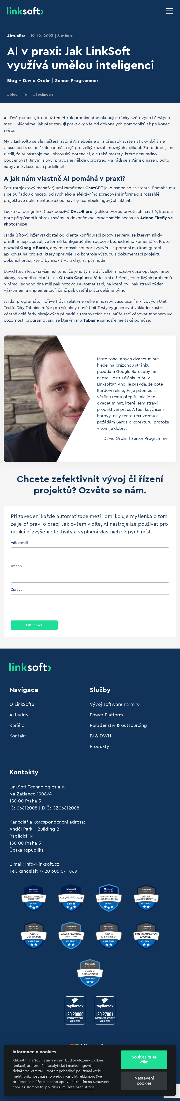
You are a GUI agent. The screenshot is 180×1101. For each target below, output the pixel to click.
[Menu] (169, 11)
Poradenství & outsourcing (118, 725)
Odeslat (34, 625)
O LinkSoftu (21, 704)
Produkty (99, 746)
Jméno (16, 566)
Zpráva (16, 589)
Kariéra (17, 725)
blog (14, 94)
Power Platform (106, 715)
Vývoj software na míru (115, 704)
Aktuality (19, 715)
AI (26, 94)
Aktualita (16, 36)
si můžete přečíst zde (76, 1087)
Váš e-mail (19, 543)
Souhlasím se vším (144, 1059)
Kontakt (17, 736)
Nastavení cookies (144, 1080)
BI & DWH (100, 736)
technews (45, 94)
